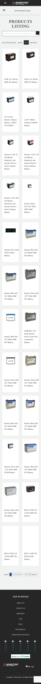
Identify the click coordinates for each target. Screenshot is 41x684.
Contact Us (20, 608)
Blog (20, 624)
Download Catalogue (20, 635)
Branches (20, 613)
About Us (20, 603)
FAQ (20, 619)
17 (26, 574)
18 (30, 574)
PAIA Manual (20, 629)
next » (34, 574)
